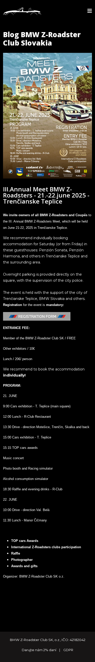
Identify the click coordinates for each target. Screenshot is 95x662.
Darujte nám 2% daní (39, 650)
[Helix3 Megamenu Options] (89, 11)
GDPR (68, 650)
